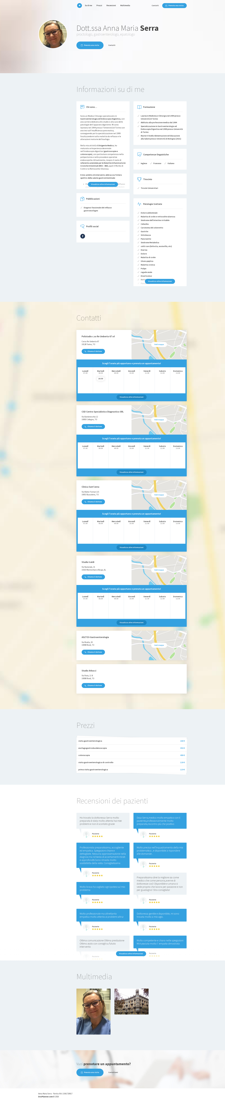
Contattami (113, 1072)
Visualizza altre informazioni (103, 184)
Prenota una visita (176, 5)
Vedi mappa (159, 344)
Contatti (155, 5)
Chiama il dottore (95, 351)
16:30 (100, 378)
